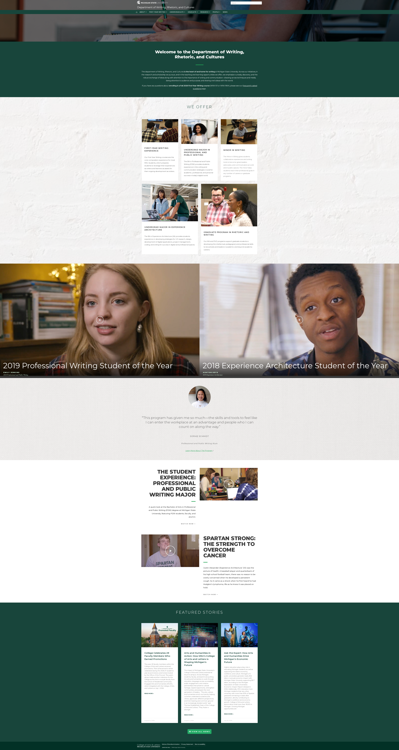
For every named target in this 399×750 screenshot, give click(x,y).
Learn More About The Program (199, 451)
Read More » (149, 693)
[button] (100, 320)
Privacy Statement (187, 744)
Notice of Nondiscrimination (171, 744)
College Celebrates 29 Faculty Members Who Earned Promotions (157, 656)
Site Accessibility (200, 744)
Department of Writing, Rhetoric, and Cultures (165, 7)
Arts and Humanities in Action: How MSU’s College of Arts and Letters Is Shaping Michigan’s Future (199, 659)
